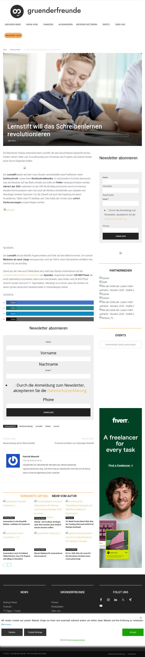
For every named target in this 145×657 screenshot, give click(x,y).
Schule (48, 426)
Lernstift (39, 426)
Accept (133, 632)
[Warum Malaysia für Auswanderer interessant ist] (48, 541)
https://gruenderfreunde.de (32, 460)
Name (48, 342)
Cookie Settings (35, 632)
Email (48, 370)
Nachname (48, 364)
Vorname (48, 352)
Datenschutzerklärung (67, 390)
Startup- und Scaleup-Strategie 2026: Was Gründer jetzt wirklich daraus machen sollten (47, 525)
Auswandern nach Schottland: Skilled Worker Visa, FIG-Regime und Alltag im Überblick (16, 556)
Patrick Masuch (31, 456)
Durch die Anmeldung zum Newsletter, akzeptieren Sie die (50, 387)
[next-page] (9, 565)
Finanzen (48, 24)
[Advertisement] (120, 380)
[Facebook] (25, 478)
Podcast (7, 606)
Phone (48, 399)
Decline (12, 632)
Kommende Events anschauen (120, 344)
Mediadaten (57, 606)
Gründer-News (13, 24)
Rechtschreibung (26, 426)
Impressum (132, 654)
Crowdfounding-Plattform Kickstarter (21, 275)
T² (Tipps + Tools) (12, 610)
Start (5, 49)
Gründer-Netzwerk (86, 24)
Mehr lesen (6, 624)
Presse (54, 602)
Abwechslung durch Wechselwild (19, 443)
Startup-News (15, 49)
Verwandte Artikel (34, 496)
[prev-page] (5, 565)
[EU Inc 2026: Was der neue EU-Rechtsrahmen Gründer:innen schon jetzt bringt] (80, 541)
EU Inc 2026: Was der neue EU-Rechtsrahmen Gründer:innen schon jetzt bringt (78, 556)
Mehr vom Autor (64, 496)
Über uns (120, 24)
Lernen (56, 426)
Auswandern (66, 24)
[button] (138, 35)
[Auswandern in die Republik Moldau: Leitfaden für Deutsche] (17, 509)
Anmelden (48, 412)
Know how (32, 24)
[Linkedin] (30, 478)
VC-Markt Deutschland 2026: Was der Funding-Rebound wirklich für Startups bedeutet (80, 524)
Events (106, 24)
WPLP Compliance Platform (76, 640)
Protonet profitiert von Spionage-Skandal (74, 443)
